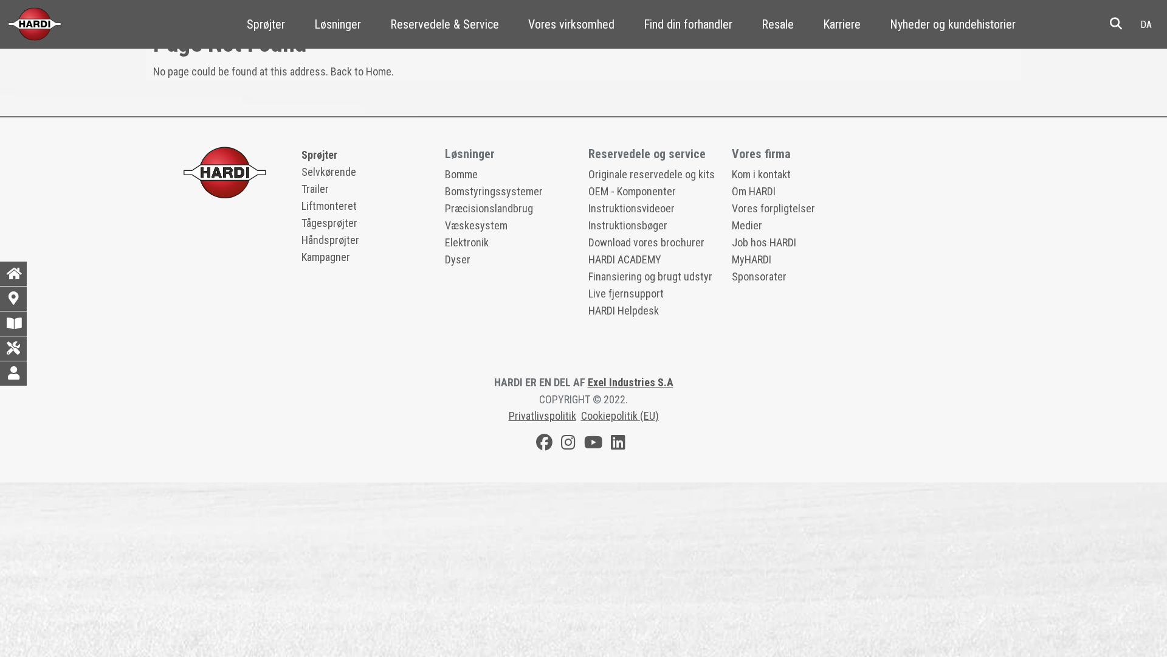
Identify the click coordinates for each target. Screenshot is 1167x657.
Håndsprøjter (330, 240)
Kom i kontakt (761, 174)
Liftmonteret (329, 206)
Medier (747, 225)
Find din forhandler (688, 24)
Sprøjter (266, 24)
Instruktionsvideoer (631, 208)
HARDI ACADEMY (624, 259)
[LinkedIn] (618, 444)
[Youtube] (593, 444)
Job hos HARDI (764, 242)
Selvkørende (328, 171)
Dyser (457, 259)
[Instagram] (568, 444)
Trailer (315, 188)
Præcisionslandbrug (489, 208)
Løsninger (337, 24)
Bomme (461, 174)
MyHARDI (751, 259)
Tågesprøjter (329, 223)
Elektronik (467, 242)
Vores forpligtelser (773, 208)
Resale (778, 24)
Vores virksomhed (571, 24)
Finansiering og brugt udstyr (650, 276)
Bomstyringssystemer (494, 191)
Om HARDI (754, 191)
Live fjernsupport (626, 293)
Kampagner (325, 257)
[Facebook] (544, 444)
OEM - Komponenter (632, 191)
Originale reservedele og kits (651, 174)
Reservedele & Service (444, 24)
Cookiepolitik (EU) (620, 415)
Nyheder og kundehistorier (953, 24)
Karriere (842, 24)
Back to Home (361, 71)
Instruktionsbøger (627, 225)
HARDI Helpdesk (623, 310)
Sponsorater (759, 276)
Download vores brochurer (646, 242)
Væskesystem (476, 225)
